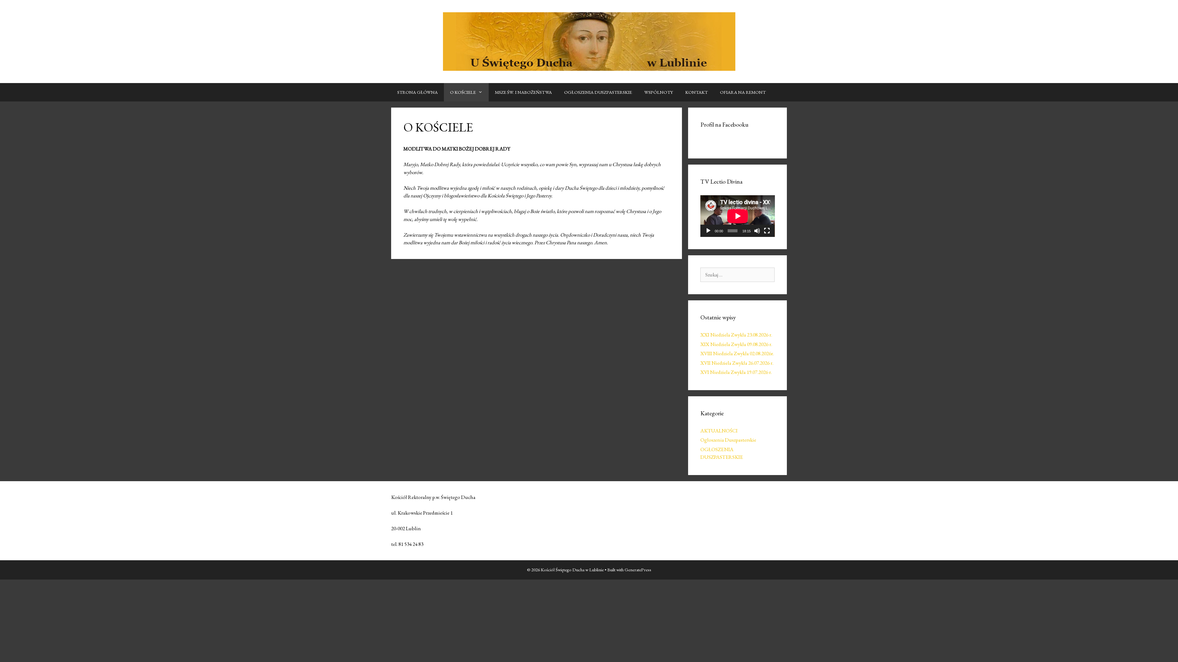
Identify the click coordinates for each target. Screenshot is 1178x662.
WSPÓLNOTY (658, 92)
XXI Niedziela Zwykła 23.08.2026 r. (736, 334)
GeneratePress (638, 570)
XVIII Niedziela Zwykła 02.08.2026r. (737, 353)
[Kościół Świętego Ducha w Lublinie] (589, 40)
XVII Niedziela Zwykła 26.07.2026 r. (736, 363)
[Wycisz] (757, 231)
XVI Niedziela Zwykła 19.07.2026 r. (736, 372)
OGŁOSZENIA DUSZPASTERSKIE (598, 92)
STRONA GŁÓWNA (417, 92)
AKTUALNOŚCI (718, 430)
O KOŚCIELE (463, 92)
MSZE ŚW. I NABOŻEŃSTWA (523, 92)
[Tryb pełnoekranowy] (767, 231)
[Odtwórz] (708, 231)
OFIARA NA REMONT (743, 92)
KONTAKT (696, 92)
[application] (737, 216)
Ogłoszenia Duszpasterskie (728, 439)
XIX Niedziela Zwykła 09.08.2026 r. (736, 344)
